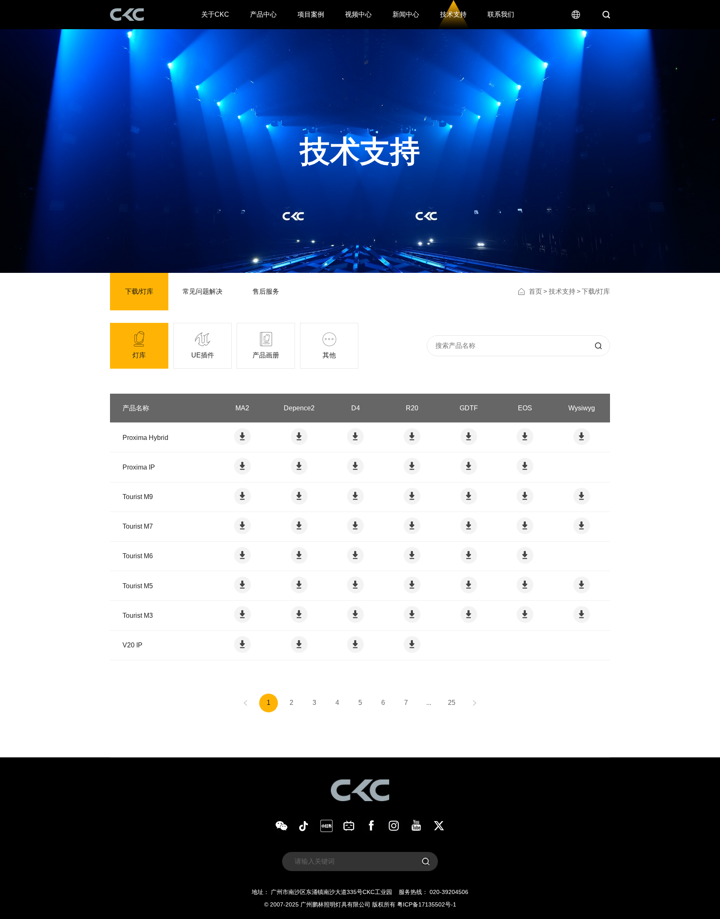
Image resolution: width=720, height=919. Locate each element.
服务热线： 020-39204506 (433, 892)
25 (451, 702)
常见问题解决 (202, 291)
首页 (535, 291)
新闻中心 (405, 14)
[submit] (598, 345)
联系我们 (501, 14)
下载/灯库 (139, 291)
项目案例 (311, 14)
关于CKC (215, 14)
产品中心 (263, 14)
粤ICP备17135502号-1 (426, 904)
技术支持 (453, 14)
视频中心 (358, 14)
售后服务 (265, 291)
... (428, 702)
